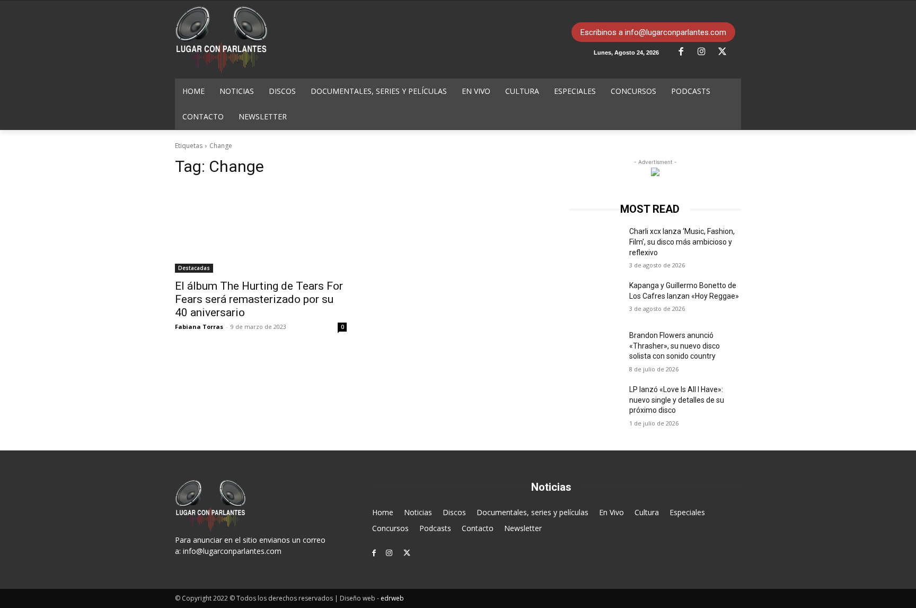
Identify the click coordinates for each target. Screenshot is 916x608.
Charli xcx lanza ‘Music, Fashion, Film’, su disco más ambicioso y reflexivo (682, 241)
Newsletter (523, 528)
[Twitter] (726, 52)
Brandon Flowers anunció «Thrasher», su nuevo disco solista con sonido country (674, 345)
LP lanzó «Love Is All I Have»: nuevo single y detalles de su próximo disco (676, 399)
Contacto (478, 528)
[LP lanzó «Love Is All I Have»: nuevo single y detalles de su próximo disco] (595, 403)
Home (382, 512)
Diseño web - (372, 598)
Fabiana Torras (199, 327)
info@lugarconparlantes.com (232, 551)
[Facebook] (685, 52)
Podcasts (435, 528)
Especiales (687, 512)
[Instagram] (706, 52)
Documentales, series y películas (532, 512)
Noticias (418, 512)
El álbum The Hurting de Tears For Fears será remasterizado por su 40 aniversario (259, 299)
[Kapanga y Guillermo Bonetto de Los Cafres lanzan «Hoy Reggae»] (595, 299)
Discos (454, 512)
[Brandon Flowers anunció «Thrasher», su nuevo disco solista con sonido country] (595, 349)
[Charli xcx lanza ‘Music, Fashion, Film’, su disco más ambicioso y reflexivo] (595, 245)
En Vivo (611, 512)
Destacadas (194, 268)
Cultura (647, 512)
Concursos (390, 528)
